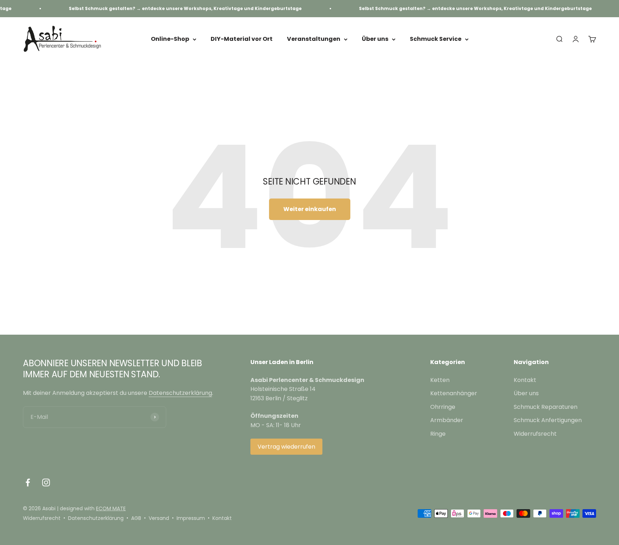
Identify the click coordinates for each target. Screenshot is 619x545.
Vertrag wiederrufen (286, 447)
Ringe (438, 434)
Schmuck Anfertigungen (548, 420)
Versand (159, 518)
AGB (136, 518)
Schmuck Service (435, 39)
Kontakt (525, 380)
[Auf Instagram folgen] (46, 482)
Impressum (191, 518)
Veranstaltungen (313, 39)
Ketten (440, 380)
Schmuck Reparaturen (545, 407)
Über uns (375, 39)
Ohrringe (442, 407)
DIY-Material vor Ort (242, 39)
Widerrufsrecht (535, 434)
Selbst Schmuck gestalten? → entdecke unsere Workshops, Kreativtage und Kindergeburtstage (176, 8)
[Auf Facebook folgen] (28, 482)
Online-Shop (170, 39)
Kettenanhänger (453, 393)
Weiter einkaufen (309, 209)
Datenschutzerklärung (180, 393)
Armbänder (446, 420)
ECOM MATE (111, 508)
